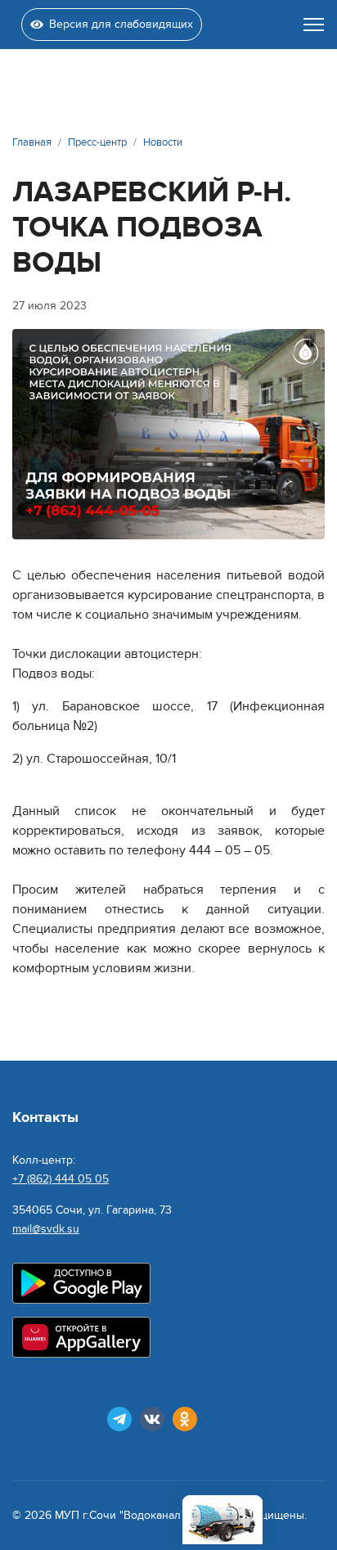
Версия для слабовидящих (121, 24)
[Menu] (313, 24)
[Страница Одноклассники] (185, 1419)
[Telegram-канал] (119, 1419)
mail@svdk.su (45, 1229)
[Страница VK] (152, 1419)
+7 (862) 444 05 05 (60, 1179)
